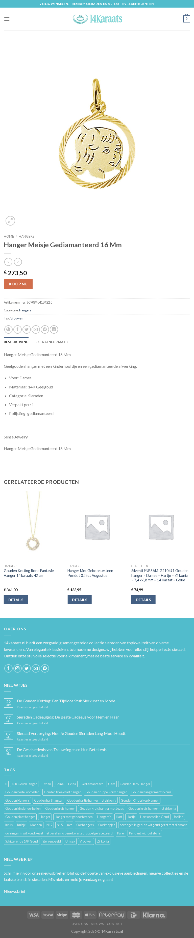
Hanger (45, 817)
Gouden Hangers (17, 800)
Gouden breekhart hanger (62, 792)
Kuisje (21, 825)
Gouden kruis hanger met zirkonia (152, 808)
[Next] (190, 554)
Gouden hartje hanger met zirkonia (91, 800)
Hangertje (104, 817)
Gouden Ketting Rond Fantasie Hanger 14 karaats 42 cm (29, 573)
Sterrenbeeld (51, 841)
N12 (49, 825)
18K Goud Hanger (24, 784)
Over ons (79, 924)
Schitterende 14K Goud (21, 841)
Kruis (9, 825)
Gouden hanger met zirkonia (151, 792)
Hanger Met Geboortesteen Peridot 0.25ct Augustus (90, 573)
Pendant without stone (144, 833)
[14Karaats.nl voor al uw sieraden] (97, 19)
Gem (111, 784)
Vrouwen (16, 318)
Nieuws (97, 924)
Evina (72, 784)
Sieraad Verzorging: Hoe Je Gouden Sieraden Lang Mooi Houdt (71, 733)
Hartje (131, 817)
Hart (119, 817)
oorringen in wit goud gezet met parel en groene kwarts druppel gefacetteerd (59, 833)
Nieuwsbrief (15, 891)
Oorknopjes (106, 825)
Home (9, 236)
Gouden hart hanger (48, 800)
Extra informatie (52, 342)
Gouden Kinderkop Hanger (140, 800)
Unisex (70, 841)
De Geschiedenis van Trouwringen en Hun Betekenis (62, 749)
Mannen (36, 825)
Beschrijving (16, 342)
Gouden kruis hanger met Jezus (102, 808)
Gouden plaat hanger (20, 817)
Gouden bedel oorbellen (22, 792)
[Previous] (4, 554)
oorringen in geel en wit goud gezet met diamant (153, 825)
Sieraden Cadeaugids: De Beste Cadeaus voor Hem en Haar (68, 716)
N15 (60, 825)
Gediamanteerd (92, 784)
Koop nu (18, 284)
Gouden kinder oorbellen (23, 808)
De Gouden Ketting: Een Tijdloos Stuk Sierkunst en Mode (66, 700)
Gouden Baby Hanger (135, 784)
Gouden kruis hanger (60, 808)
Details (15, 600)
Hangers (27, 236)
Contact (115, 924)
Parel (121, 833)
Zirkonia (103, 841)
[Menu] (7, 19)
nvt (69, 825)
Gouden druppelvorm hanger (106, 792)
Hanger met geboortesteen (74, 817)
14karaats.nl (14, 642)
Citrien (46, 784)
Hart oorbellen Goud (154, 817)
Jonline (178, 817)
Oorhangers (85, 825)
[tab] (16, 342)
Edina (60, 784)
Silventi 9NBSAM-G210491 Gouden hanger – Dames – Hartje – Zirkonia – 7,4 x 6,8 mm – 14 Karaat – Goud (159, 575)
